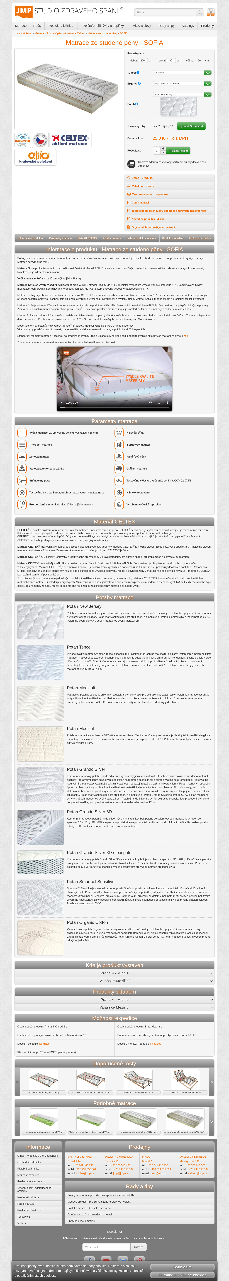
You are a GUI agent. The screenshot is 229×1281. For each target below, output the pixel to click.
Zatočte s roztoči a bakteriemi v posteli (89, 1214)
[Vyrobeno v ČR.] (40, 140)
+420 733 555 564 (197, 1169)
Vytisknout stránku (143, 186)
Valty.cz (21, 1223)
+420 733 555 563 (160, 1169)
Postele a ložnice (61, 26)
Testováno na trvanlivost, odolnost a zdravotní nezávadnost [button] (168, 210)
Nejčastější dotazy (28, 1197)
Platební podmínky (28, 1168)
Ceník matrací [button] (140, 202)
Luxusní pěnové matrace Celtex (65, 33)
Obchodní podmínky (29, 1162)
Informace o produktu (30, 238)
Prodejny (207, 26)
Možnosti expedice (200, 238)
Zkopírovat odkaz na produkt (149, 194)
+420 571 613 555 (194, 1165)
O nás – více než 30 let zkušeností (37, 1155)
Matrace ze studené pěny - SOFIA (107, 33)
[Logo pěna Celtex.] (70, 140)
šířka (162, 60)
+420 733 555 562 (122, 1169)
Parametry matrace (60, 238)
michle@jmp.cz (85, 1173)
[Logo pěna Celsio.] (35, 157)
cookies (49, 1275)
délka (133, 60)
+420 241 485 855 (82, 1165)
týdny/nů (168, 126)
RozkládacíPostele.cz (30, 1210)
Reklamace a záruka (29, 1181)
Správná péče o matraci (81, 1220)
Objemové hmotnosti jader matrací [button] (153, 227)
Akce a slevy (142, 26)
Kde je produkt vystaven (142, 238)
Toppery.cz (23, 1216)
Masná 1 (147, 1161)
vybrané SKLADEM (191, 126)
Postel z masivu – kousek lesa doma (89, 1208)
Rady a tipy (167, 26)
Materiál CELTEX (87, 238)
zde (186, 335)
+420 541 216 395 (157, 1165)
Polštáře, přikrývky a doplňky (103, 26)
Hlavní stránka (22, 33)
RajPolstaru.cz (26, 1203)
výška (189, 60)
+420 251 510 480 (119, 1165)
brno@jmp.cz (159, 1173)
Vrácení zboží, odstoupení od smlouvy (34, 1189)
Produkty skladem (173, 238)
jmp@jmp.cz (120, 1173)
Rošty (37, 26)
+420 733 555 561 (85, 1169)
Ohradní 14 (74, 1161)
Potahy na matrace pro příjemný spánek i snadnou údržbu (101, 1195)
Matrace (21, 26)
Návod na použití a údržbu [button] (148, 218)
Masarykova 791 (189, 1161)
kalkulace (44, 1043)
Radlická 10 (111, 1161)
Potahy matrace (112, 238)
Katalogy (188, 26)
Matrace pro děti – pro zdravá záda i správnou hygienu (99, 1201)
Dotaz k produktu (142, 177)
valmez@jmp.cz (197, 1173)
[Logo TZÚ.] (22, 140)
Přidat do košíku (178, 150)
